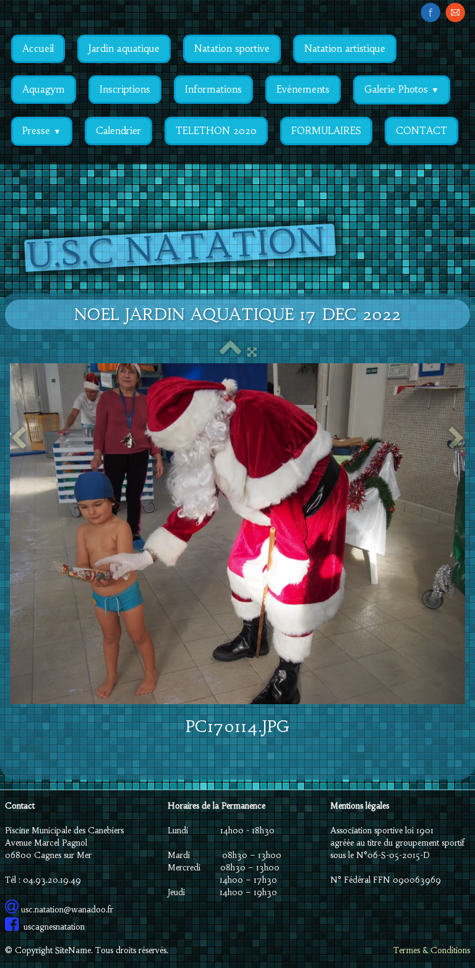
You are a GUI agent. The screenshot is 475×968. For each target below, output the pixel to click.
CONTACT (421, 131)
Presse (41, 131)
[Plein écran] (252, 352)
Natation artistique (344, 48)
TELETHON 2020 (216, 131)
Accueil (38, 48)
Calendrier (118, 131)
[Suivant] (456, 439)
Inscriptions (125, 89)
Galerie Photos (401, 89)
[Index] (230, 352)
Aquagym (43, 89)
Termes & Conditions (431, 950)
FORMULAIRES (326, 131)
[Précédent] (18, 439)
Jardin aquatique (124, 48)
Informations (213, 89)
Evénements (303, 89)
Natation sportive (232, 48)
